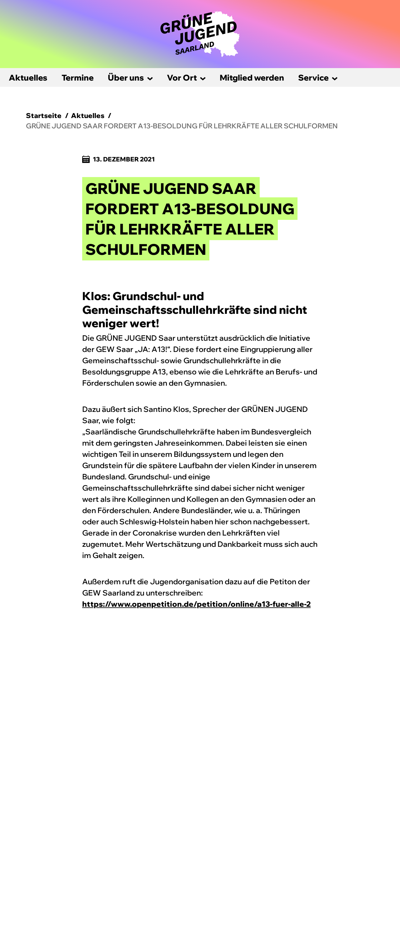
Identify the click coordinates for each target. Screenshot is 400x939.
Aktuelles (28, 77)
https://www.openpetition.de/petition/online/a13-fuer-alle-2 (196, 604)
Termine (78, 77)
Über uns (126, 77)
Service (313, 77)
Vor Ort (182, 77)
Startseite (44, 115)
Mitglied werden (252, 77)
